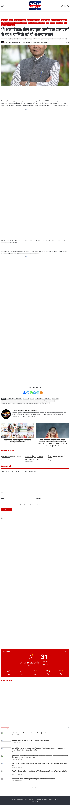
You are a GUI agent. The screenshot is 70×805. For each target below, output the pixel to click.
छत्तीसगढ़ (38, 20)
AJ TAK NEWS (10, 398)
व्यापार (62, 22)
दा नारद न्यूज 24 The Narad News (11, 42)
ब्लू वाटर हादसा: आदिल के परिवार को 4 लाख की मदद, (11, 457)
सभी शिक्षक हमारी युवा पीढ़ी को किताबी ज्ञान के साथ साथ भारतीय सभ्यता (13, 403)
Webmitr (56, 799)
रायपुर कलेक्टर (17, 22)
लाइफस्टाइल (52, 22)
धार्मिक (52, 20)
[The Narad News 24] (35, 5)
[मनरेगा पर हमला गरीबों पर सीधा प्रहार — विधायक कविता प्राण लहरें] (6, 743)
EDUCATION (5, 20)
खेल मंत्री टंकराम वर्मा (31, 20)
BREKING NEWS (18, 398)
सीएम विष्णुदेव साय (46, 403)
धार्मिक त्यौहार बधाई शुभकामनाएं (60, 20)
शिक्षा (65, 22)
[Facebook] (24, 391)
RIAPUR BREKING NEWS (20, 20)
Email (3, 498)
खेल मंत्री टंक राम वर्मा (19, 401)
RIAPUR (11, 20)
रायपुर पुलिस (36, 22)
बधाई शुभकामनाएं (5, 22)
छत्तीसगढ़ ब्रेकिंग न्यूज (43, 401)
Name (3, 492)
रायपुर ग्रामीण (24, 22)
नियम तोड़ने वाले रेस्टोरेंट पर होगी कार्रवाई (57, 457)
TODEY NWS (38, 398)
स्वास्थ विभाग (11, 25)
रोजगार (47, 22)
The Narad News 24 (41, 799)
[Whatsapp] (31, 391)
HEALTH (32, 398)
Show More (35, 788)
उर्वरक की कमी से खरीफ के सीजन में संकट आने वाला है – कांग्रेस (29, 733)
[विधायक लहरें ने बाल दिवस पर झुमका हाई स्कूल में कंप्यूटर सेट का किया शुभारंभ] (6, 781)
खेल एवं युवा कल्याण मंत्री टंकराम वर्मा (8, 401)
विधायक (57, 22)
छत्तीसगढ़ (43, 20)
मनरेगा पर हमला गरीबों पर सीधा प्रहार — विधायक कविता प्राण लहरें (30, 740)
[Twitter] (27, 391)
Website (38, 498)
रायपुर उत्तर (11, 22)
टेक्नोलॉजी (48, 20)
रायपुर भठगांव (42, 22)
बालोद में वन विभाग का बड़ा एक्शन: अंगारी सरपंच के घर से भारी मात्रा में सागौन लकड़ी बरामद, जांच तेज (34, 457)
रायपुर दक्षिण (30, 22)
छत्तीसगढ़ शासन (51, 401)
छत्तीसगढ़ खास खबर (28, 401)
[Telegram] (34, 391)
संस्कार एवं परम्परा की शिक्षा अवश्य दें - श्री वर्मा (33, 403)
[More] (41, 391)
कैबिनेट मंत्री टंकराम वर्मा (47, 398)
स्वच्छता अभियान (5, 25)
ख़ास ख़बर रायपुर (55, 398)
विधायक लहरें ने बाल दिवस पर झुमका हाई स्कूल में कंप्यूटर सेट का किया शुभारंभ (33, 779)
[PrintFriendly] (37, 391)
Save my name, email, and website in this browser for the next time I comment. (24, 505)
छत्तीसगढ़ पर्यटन (35, 401)
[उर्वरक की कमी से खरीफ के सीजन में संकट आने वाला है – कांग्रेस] (6, 735)
